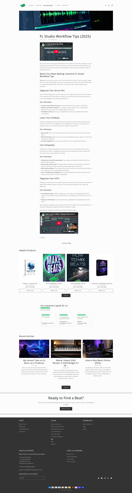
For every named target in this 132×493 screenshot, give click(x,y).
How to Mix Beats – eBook (78, 283)
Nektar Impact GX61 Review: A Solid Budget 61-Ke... (66, 363)
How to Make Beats (56, 431)
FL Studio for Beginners (57, 436)
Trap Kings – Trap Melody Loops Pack (101, 283)
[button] (48, 5)
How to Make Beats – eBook (54, 283)
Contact (85, 429)
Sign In (84, 426)
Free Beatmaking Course (57, 429)
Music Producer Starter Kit (57, 426)
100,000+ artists (30, 466)
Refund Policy (70, 454)
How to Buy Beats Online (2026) (97, 361)
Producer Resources (56, 424)
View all (66, 295)
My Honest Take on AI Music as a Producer (34, 361)
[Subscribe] (43, 478)
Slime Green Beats (67, 490)
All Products (22, 431)
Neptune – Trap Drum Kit (30, 283)
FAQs (52, 441)
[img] (66, 308)
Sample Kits (22, 426)
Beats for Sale (66, 408)
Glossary (53, 444)
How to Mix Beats (55, 434)
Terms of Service (71, 461)
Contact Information (72, 456)
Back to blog (67, 243)
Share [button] (42, 237)
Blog (52, 439)
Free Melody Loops (24, 429)
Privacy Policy (70, 459)
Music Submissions (88, 424)
